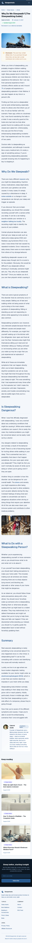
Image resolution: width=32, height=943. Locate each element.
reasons (23, 179)
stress (17, 482)
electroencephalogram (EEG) (12, 676)
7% (2, 88)
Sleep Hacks (10, 10)
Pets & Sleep (5, 915)
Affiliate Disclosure (6, 928)
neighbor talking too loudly (11, 221)
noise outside (6, 196)
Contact (19, 907)
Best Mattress (5, 907)
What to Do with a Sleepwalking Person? (14, 545)
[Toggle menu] (29, 2)
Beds (2, 918)
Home (3, 10)
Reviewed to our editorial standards (11, 26)
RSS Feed (20, 910)
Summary (7, 640)
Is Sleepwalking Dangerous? (10, 408)
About (19, 904)
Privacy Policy (5, 926)
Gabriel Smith (5, 20)
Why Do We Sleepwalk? (15, 171)
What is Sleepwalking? (14, 287)
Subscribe (16, 880)
